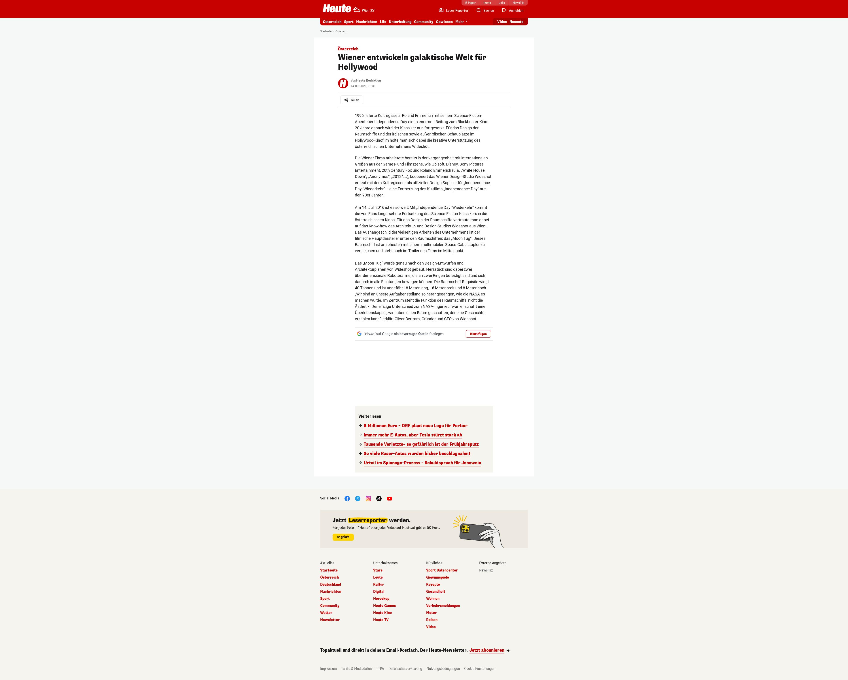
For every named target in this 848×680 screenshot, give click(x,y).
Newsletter (330, 620)
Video (502, 21)
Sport (349, 21)
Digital (378, 591)
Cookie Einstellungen (479, 668)
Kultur (378, 584)
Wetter (326, 613)
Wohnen (432, 598)
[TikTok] (379, 498)
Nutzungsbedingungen (443, 668)
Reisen (431, 620)
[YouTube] (389, 498)
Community (423, 21)
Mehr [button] (459, 21)
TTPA (380, 668)
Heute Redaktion (368, 80)
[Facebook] (347, 498)
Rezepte (433, 584)
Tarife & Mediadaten (356, 668)
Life (383, 21)
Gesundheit (435, 591)
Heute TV (381, 620)
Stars (377, 570)
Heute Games (384, 606)
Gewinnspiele (437, 577)
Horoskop (381, 598)
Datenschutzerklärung (405, 668)
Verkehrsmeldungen (443, 606)
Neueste (516, 21)
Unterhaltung (400, 21)
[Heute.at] (337, 8)
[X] (357, 498)
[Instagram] (368, 498)
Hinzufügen (478, 334)
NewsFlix (486, 570)
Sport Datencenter (442, 570)
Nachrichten (330, 591)
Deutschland (330, 584)
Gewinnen (444, 21)
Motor (431, 613)
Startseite (325, 31)
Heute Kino (382, 613)
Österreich (332, 21)
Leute (378, 577)
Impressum (328, 668)
